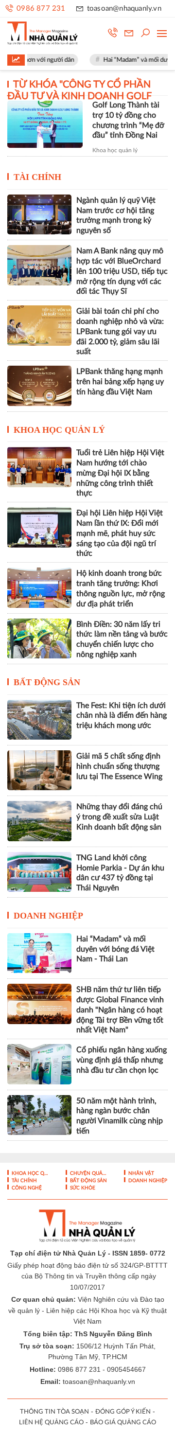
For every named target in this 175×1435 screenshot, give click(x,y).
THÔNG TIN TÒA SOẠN (54, 1412)
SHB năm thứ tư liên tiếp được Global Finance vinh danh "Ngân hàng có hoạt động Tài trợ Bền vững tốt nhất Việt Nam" (120, 1010)
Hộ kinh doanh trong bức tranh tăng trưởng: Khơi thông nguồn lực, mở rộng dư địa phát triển (120, 588)
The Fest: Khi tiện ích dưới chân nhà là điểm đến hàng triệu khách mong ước (121, 716)
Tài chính (37, 177)
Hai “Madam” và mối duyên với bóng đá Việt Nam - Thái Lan (115, 949)
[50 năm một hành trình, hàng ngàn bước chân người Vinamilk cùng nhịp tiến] (39, 1115)
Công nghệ (26, 1188)
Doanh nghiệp (48, 916)
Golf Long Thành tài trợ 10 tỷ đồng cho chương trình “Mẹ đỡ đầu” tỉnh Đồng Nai (128, 120)
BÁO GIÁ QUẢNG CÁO (123, 1422)
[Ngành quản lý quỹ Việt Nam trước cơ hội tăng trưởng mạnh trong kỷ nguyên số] (39, 214)
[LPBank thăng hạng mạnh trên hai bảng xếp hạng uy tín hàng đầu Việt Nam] (39, 386)
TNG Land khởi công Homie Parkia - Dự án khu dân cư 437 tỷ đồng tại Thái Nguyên (120, 873)
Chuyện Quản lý (89, 1173)
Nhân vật (140, 1173)
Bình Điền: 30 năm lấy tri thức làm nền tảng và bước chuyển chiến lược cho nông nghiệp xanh (122, 639)
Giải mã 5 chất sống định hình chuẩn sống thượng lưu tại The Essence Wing (119, 766)
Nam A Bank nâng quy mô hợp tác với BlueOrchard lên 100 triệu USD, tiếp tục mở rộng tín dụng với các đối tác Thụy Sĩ (122, 271)
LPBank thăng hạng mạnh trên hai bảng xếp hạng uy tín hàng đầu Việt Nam (120, 382)
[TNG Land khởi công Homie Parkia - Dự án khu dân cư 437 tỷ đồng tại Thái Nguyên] (39, 872)
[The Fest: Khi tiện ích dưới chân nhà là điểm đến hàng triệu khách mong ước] (39, 720)
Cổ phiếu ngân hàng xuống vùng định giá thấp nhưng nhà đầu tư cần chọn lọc (121, 1060)
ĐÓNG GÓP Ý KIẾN (123, 1412)
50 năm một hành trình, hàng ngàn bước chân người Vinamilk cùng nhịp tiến (119, 1116)
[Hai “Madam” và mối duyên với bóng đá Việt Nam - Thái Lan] (39, 953)
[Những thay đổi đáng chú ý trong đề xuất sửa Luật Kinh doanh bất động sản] (39, 821)
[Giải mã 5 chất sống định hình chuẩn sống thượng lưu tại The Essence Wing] (39, 770)
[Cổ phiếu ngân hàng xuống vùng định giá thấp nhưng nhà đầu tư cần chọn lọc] (39, 1064)
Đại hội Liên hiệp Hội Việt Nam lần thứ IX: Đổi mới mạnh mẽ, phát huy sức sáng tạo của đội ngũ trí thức (119, 533)
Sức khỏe (82, 1188)
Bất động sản (47, 682)
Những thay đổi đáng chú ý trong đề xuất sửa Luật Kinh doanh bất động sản (119, 817)
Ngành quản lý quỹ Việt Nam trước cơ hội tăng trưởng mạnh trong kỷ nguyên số (116, 215)
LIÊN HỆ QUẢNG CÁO (51, 1422)
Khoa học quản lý (115, 150)
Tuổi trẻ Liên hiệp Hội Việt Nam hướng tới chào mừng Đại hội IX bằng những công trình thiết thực (120, 473)
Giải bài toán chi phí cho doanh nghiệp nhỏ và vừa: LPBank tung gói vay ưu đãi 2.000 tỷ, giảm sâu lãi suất (120, 331)
